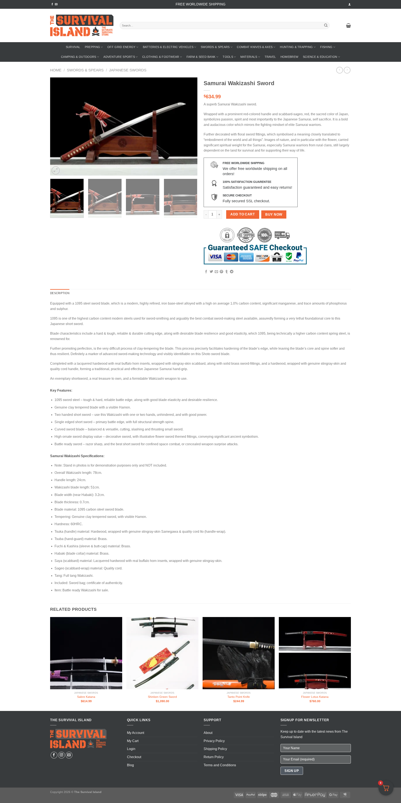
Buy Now (273, 214)
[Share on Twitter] (211, 272)
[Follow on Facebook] (52, 4)
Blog (130, 765)
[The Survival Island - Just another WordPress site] (81, 26)
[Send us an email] (56, 4)
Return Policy (214, 757)
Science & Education (320, 56)
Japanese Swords (127, 70)
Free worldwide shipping (200, 4)
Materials (248, 56)
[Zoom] (56, 170)
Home (55, 70)
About (208, 733)
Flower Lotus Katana (315, 696)
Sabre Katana (86, 696)
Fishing (326, 47)
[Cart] (348, 25)
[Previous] (58, 126)
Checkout (134, 757)
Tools (228, 56)
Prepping (92, 47)
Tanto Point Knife (238, 696)
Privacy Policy (214, 741)
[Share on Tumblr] (226, 272)
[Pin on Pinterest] (221, 272)
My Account (135, 733)
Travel (270, 56)
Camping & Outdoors (78, 56)
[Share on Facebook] (206, 272)
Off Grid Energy (121, 47)
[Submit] (325, 25)
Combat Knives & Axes (255, 47)
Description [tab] (59, 293)
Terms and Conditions (220, 765)
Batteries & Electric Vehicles (168, 47)
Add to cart (242, 214)
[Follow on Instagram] (61, 755)
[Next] (189, 126)
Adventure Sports (119, 56)
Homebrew (289, 56)
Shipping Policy (215, 749)
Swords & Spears (215, 47)
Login (131, 749)
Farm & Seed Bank (201, 56)
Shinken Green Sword (162, 696)
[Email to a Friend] (216, 272)
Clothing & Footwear (160, 56)
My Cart (132, 741)
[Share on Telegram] (231, 272)
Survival (73, 47)
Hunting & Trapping (296, 47)
